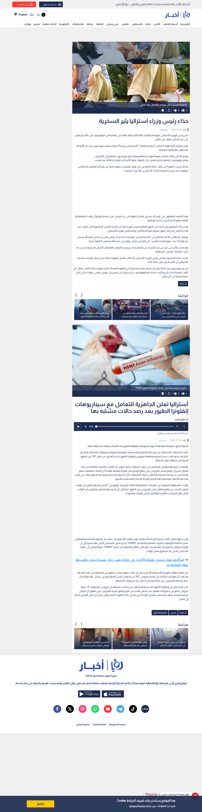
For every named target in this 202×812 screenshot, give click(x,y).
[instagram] (82, 709)
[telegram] (120, 709)
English (22, 14)
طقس (125, 24)
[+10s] (184, 426)
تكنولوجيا (64, 24)
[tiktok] (133, 709)
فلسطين (137, 24)
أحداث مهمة (49, 24)
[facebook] (57, 709)
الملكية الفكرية (99, 724)
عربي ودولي (112, 24)
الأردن (156, 24)
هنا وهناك (78, 24)
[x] (70, 709)
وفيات (27, 24)
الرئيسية (185, 24)
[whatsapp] (95, 709)
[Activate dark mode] (41, 14)
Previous (82, 295)
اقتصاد (99, 24)
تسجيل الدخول (50, 4)
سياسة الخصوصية (137, 806)
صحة (148, 24)
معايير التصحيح (83, 724)
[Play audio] (78, 427)
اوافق (40, 803)
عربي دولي (162, 440)
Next (76, 295)
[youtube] (108, 709)
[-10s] (177, 426)
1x (85, 426)
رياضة (89, 24)
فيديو (37, 24)
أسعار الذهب (170, 24)
